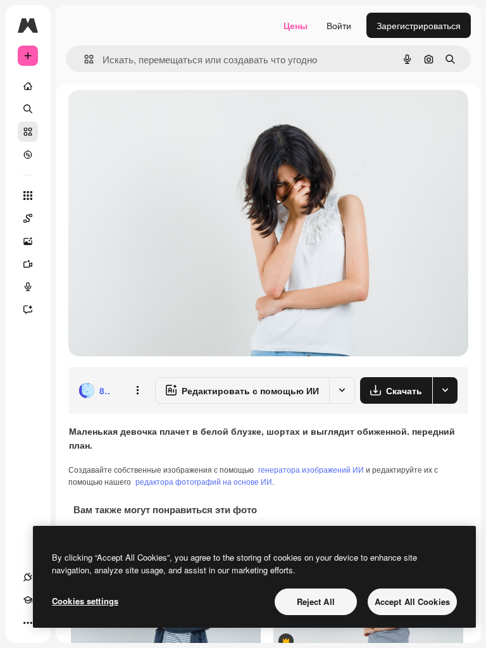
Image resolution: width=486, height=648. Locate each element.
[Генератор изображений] (28, 241)
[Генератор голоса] (28, 287)
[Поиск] (28, 109)
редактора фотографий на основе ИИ (203, 481)
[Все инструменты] (28, 195)
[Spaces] (28, 218)
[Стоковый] (28, 132)
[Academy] (28, 600)
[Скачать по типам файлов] (445, 390)
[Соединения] (28, 577)
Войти (339, 25)
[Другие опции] (137, 390)
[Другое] (28, 623)
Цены (296, 25)
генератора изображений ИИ (311, 469)
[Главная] (28, 86)
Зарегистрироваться (419, 25)
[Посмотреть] (28, 154)
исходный (153, 113)
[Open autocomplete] (83, 59)
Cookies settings (85, 601)
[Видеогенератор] (28, 264)
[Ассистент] (28, 309)
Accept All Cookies (412, 601)
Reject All (316, 601)
